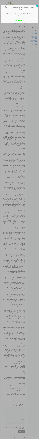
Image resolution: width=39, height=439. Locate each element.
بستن (36, 6)
